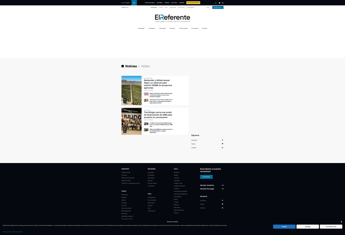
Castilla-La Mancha (179, 186)
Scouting (174, 2)
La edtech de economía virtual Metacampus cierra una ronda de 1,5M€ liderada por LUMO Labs (161, 124)
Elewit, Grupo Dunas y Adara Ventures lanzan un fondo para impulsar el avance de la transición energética (161, 95)
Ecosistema (152, 28)
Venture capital (183, 28)
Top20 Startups (190, 7)
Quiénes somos (125, 172)
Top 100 (123, 205)
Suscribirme (206, 176)
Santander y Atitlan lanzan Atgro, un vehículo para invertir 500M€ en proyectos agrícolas (158, 84)
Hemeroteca (124, 7)
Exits (166, 7)
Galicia (176, 199)
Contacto (124, 175)
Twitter (193, 144)
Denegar (307, 226)
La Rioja (176, 202)
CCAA (207, 7)
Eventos (161, 7)
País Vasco (177, 207)
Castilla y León (178, 183)
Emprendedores (126, 211)
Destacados (154, 7)
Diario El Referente (148, 90)
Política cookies (7, 231)
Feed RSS (124, 213)
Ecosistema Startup (193, 2)
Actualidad (141, 28)
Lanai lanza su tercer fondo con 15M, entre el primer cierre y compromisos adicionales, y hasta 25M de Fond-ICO (161, 101)
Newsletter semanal (127, 216)
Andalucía (177, 172)
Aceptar (284, 226)
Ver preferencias (331, 226)
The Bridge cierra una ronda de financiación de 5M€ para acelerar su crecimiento (158, 115)
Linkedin (193, 147)
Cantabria (177, 180)
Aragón (176, 175)
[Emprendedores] (219, 2)
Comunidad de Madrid (180, 191)
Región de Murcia (179, 210)
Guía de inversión (126, 208)
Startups (173, 28)
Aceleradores (151, 197)
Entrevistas (163, 28)
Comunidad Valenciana (180, 194)
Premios (181, 2)
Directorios (124, 194)
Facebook (194, 140)
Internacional (173, 7)
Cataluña (176, 188)
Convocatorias (150, 2)
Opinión (167, 2)
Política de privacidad (17, 231)
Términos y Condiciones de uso (130, 183)
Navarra (176, 213)
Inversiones (195, 28)
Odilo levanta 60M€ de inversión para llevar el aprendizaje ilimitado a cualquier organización (161, 131)
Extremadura (177, 196)
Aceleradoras (181, 7)
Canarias (176, 178)
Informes (159, 2)
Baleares (176, 204)
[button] (341, 222)
